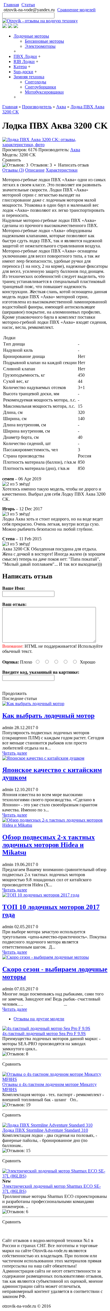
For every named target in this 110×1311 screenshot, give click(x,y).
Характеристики (62, 170)
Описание (35, 170)
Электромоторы (40, 46)
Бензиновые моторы (44, 41)
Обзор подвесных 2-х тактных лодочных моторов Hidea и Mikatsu (48, 844)
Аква (75, 149)
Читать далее (14, 753)
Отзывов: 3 (41, 165)
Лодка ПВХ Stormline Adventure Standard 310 (45, 1130)
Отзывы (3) (13, 170)
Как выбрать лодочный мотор (48, 715)
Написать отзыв (73, 165)
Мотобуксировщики (44, 92)
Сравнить (11, 159)
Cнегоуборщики (40, 87)
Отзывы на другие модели (39, 1018)
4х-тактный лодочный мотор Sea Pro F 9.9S (44, 1033)
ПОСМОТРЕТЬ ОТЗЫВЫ (28, 1069)
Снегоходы (35, 81)
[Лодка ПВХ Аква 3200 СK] (55, 144)
